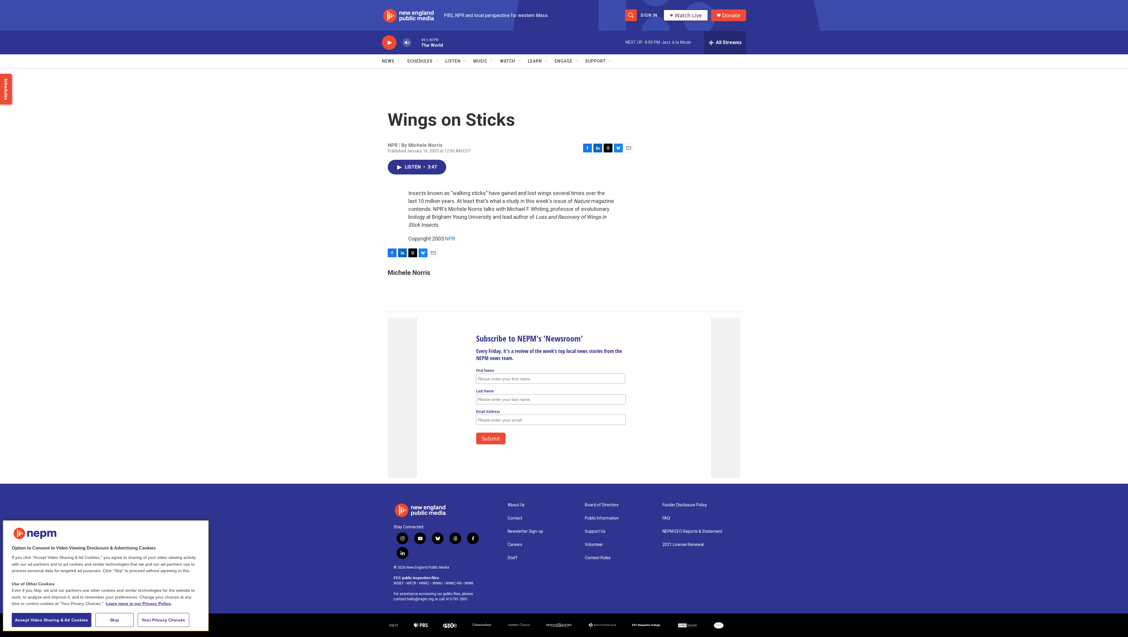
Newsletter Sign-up (525, 531)
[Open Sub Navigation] (399, 61)
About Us (516, 505)
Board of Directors (602, 505)
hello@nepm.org (420, 599)
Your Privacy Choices (163, 620)
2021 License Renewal (683, 544)
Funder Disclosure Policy (684, 505)
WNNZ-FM (453, 583)
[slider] (416, 42)
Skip (114, 620)
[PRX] (449, 625)
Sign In (649, 15)
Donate (731, 15)
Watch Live (688, 15)
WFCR (411, 583)
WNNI (468, 583)
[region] (106, 575)
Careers (515, 544)
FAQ (666, 518)
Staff (513, 558)
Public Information (602, 518)
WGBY (399, 583)
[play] (389, 42)
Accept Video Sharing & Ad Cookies (51, 620)
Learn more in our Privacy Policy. (139, 603)
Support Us (595, 531)
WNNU (437, 583)
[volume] (407, 42)
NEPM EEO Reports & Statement (692, 531)
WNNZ (424, 583)
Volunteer (594, 544)
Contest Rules (598, 558)
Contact (515, 518)
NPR (450, 239)
